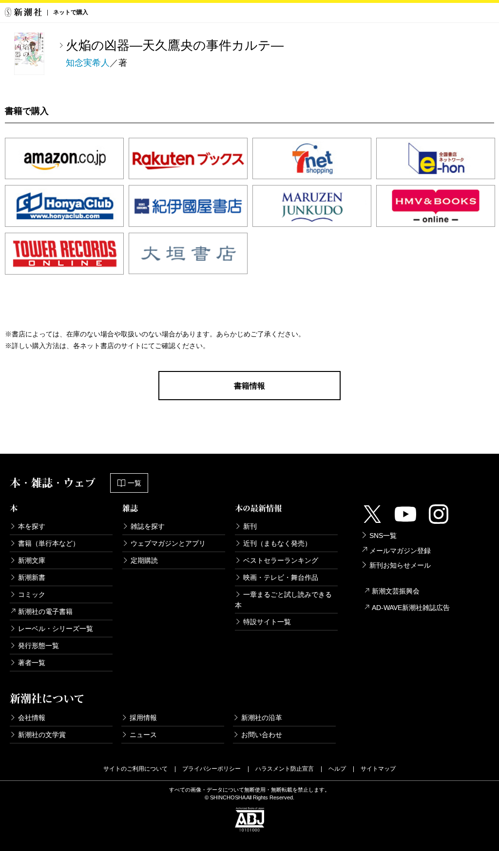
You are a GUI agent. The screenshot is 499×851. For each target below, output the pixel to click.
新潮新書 (31, 577)
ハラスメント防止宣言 (284, 768)
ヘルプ (337, 768)
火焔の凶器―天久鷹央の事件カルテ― (175, 45)
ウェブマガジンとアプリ (168, 543)
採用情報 (143, 718)
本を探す (31, 526)
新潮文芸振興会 (396, 591)
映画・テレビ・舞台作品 (280, 577)
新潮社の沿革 (261, 718)
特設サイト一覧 (267, 622)
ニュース (143, 735)
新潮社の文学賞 (42, 735)
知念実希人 (88, 63)
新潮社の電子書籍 (45, 611)
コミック (31, 594)
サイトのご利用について (135, 768)
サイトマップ (378, 768)
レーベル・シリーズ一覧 (55, 628)
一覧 (134, 483)
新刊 (250, 526)
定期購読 (144, 560)
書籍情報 (249, 386)
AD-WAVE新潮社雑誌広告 (411, 607)
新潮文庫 (31, 560)
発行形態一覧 (38, 645)
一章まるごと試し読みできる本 (283, 600)
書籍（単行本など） (48, 543)
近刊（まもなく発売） (277, 543)
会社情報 (31, 718)
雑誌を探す (148, 526)
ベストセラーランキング (280, 560)
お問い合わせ (261, 735)
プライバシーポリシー (211, 768)
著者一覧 (31, 662)
